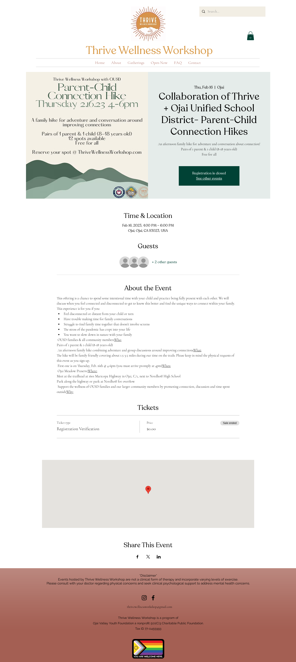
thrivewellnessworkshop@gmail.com (149, 607)
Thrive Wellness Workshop (149, 50)
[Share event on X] (148, 556)
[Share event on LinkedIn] (159, 556)
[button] (250, 35)
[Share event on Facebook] (137, 556)
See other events (209, 178)
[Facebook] (153, 597)
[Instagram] (144, 597)
